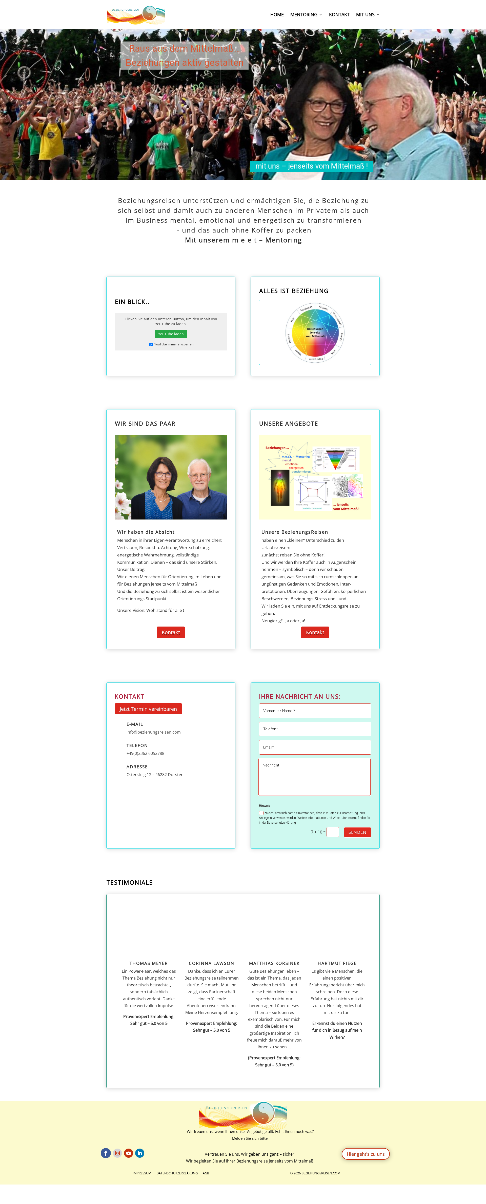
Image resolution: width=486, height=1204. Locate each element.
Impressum (142, 1173)
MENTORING (303, 15)
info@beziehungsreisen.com (154, 732)
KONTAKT (339, 15)
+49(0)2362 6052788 (145, 753)
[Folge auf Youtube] (128, 1153)
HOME (277, 15)
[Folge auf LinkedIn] (139, 1153)
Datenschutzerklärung (177, 1173)
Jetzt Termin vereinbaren (148, 708)
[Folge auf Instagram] (117, 1153)
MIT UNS (365, 15)
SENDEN (358, 832)
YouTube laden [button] (171, 333)
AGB (206, 1173)
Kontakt (171, 632)
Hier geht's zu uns (366, 1154)
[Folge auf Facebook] (106, 1153)
